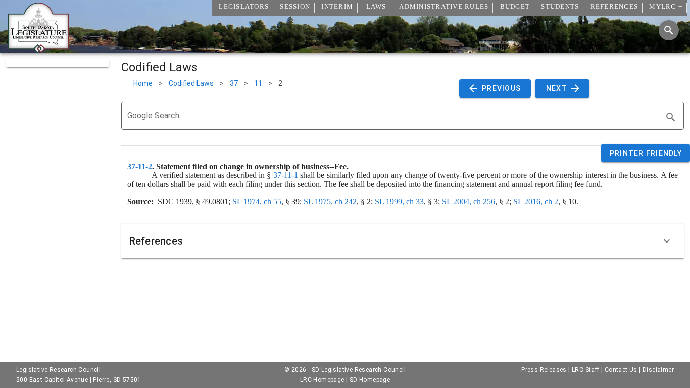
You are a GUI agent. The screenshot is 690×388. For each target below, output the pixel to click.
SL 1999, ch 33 (399, 201)
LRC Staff (586, 369)
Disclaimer (658, 369)
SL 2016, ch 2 (535, 201)
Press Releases (544, 369)
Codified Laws (191, 83)
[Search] (669, 30)
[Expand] (667, 241)
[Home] (38, 49)
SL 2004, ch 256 (468, 201)
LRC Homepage (322, 379)
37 (234, 83)
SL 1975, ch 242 (330, 201)
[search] (671, 117)
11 (258, 83)
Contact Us (621, 369)
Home (143, 83)
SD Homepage (370, 379)
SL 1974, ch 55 (256, 201)
